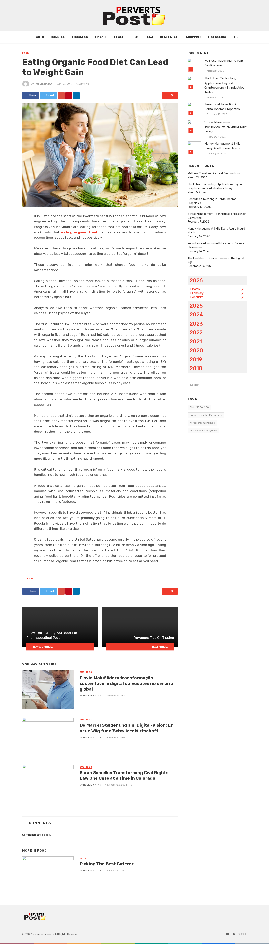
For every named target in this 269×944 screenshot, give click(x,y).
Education (80, 37)
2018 (196, 368)
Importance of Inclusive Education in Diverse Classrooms (216, 245)
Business (58, 37)
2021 (196, 341)
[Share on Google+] (61, 95)
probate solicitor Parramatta (206, 415)
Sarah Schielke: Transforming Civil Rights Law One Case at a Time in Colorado (124, 775)
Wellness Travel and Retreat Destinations (223, 63)
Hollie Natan (43, 83)
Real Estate (169, 37)
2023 (196, 323)
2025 (196, 305)
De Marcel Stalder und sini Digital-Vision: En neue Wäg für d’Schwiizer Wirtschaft (126, 728)
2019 (196, 359)
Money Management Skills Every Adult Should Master (223, 146)
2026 (196, 280)
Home (136, 37)
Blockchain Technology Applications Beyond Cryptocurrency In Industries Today (224, 85)
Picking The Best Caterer (107, 863)
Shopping (193, 37)
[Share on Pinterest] (68, 95)
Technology (217, 37)
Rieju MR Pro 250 (199, 407)
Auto (40, 37)
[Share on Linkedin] (76, 95)
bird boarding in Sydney (203, 430)
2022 (196, 332)
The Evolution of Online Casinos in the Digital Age (216, 260)
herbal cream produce (202, 422)
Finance (101, 37)
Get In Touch (236, 934)
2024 (196, 314)
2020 (196, 350)
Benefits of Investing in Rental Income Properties (222, 107)
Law (150, 37)
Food (25, 53)
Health (119, 37)
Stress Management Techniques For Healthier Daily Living (225, 126)
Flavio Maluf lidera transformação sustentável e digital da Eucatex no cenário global (126, 683)
